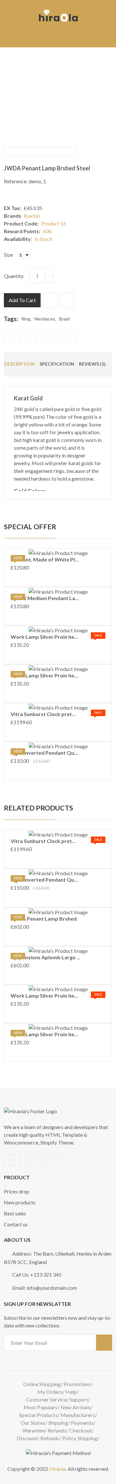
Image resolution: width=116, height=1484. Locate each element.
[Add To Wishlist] (50, 300)
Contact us (16, 1224)
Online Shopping (42, 1384)
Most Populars (41, 1407)
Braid (64, 318)
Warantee (34, 1430)
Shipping (58, 1423)
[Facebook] (9, 336)
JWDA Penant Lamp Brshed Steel (47, 168)
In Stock (43, 239)
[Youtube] (40, 336)
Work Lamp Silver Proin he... (44, 637)
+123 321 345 (46, 1274)
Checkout (80, 1430)
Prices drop (16, 1191)
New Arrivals (76, 1407)
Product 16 (53, 223)
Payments (82, 1423)
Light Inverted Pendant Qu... (44, 753)
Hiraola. (58, 1469)
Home (21, 90)
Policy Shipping (80, 1438)
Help (71, 1392)
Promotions (77, 1384)
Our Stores (33, 1423)
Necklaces (44, 318)
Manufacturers (78, 1415)
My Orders (50, 1392)
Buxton (32, 216)
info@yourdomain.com (52, 1288)
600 (47, 231)
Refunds (57, 1430)
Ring (25, 318)
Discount (27, 1438)
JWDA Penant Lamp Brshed (44, 918)
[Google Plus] (56, 336)
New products (19, 1202)
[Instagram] (71, 336)
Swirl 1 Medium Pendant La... (45, 598)
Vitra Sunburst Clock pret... (43, 714)
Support (79, 1399)
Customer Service (46, 1399)
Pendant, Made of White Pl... (45, 559)
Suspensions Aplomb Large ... (45, 957)
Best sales (15, 1213)
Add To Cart (22, 300)
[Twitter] (25, 336)
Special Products (38, 1415)
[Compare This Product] (67, 300)
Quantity (14, 276)
